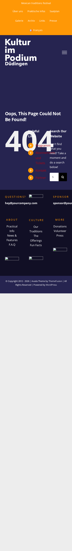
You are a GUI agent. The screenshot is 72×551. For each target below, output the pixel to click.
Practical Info (12, 229)
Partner (40, 178)
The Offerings (36, 238)
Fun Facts (36, 245)
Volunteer (60, 231)
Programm (43, 145)
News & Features (12, 238)
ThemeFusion (55, 281)
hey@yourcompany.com (21, 203)
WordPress (51, 284)
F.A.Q (12, 244)
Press (59, 235)
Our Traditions (35, 229)
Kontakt (40, 170)
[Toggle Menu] (64, 52)
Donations (60, 226)
